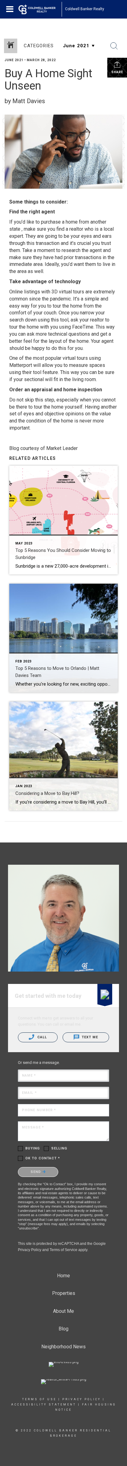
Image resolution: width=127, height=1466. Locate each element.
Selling (59, 1148)
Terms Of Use (39, 1399)
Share (117, 72)
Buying (32, 1148)
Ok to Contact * (42, 1158)
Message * (33, 1127)
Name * (29, 1075)
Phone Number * (39, 1110)
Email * (29, 1093)
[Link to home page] (40, 9)
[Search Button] (114, 46)
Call (41, 1037)
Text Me (89, 1037)
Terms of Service (63, 1250)
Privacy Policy (29, 1250)
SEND (37, 1172)
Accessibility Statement (43, 1404)
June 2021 (14, 60)
